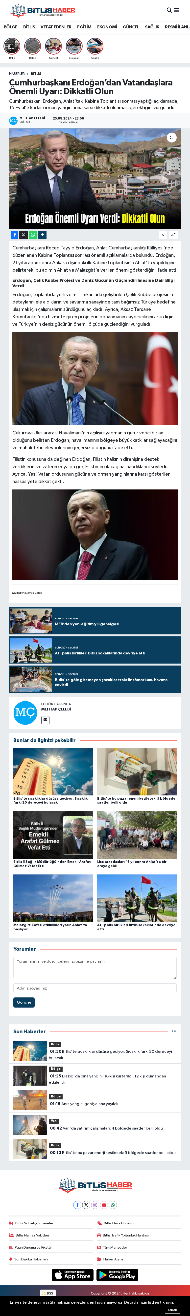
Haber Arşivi (113, 1259)
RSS (50, 1293)
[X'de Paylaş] (23, 235)
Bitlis (36, 74)
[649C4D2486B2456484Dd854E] (95, 534)
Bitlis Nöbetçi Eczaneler (34, 1223)
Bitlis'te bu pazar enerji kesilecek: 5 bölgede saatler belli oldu (113, 1153)
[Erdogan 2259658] (95, 378)
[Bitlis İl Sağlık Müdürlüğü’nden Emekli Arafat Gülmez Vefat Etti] (53, 835)
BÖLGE (10, 27)
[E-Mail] (45, 720)
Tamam (172, 1310)
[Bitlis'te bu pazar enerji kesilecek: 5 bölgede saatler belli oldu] (137, 771)
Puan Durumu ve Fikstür (33, 1247)
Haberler (17, 74)
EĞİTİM (84, 27)
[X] (86, 1205)
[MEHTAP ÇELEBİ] (25, 713)
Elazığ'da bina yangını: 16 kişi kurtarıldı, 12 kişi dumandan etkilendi (107, 1079)
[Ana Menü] (176, 10)
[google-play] (117, 1275)
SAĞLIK (152, 27)
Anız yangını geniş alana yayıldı (84, 1104)
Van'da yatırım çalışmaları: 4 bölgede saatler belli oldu (106, 1128)
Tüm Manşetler (115, 1247)
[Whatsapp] (113, 1205)
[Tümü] (174, 1032)
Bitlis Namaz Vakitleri (32, 1235)
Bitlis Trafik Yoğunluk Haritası (126, 1235)
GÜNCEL (131, 27)
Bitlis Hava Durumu (119, 1223)
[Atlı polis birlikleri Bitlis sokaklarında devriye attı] (137, 898)
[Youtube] (104, 1205)
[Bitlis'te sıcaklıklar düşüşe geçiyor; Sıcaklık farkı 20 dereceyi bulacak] (53, 771)
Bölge (56, 1069)
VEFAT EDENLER (56, 27)
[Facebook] (77, 1205)
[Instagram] (95, 1205)
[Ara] (169, 10)
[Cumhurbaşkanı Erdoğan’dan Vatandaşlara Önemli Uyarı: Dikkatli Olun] (95, 178)
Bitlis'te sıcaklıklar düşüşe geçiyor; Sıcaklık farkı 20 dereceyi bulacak (110, 1054)
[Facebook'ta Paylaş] (14, 235)
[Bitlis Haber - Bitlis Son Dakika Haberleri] (42, 10)
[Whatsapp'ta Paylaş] (33, 235)
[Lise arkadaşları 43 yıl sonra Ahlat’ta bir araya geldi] (137, 835)
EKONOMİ (107, 27)
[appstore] (73, 1275)
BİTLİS (29, 27)
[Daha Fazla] (42, 235)
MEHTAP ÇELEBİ (56, 709)
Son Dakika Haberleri (31, 1259)
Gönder (24, 1002)
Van (54, 1121)
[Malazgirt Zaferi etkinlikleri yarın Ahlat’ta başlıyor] (53, 898)
